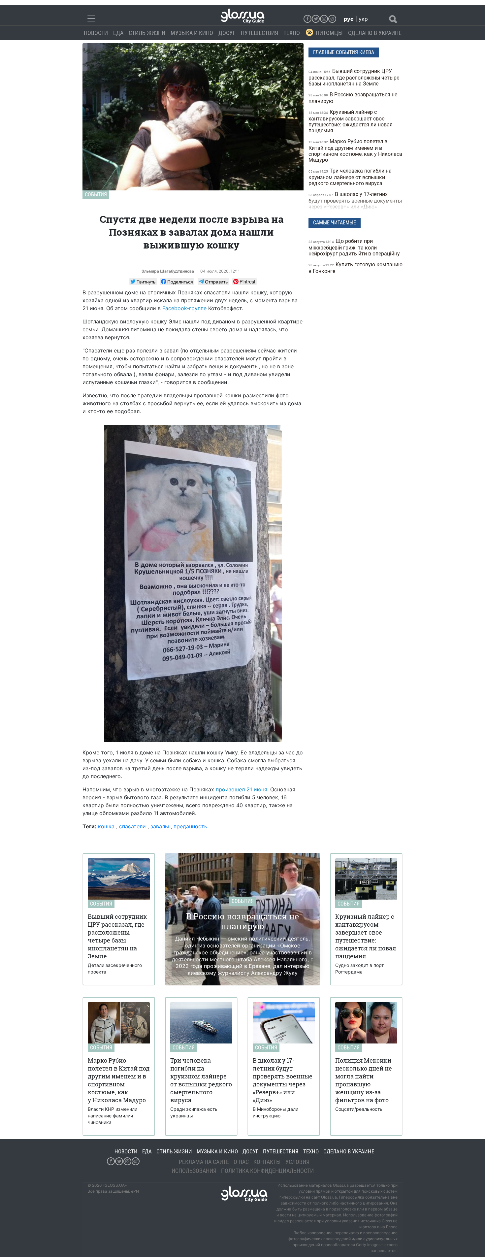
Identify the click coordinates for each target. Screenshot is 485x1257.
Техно (291, 32)
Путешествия (259, 32)
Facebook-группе (184, 308)
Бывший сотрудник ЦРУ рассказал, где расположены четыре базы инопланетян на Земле (353, 77)
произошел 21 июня (241, 789)
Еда (118, 32)
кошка (106, 826)
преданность (190, 826)
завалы (159, 826)
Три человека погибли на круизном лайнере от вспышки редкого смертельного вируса (350, 177)
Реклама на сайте (204, 1161)
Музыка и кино (192, 32)
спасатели (132, 826)
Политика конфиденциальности (267, 1170)
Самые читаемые (334, 222)
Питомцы (329, 32)
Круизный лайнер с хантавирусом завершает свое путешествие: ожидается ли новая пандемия (350, 121)
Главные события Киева (343, 52)
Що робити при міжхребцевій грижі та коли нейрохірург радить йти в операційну (354, 247)
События (96, 194)
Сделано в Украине (375, 32)
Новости (96, 32)
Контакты (267, 1161)
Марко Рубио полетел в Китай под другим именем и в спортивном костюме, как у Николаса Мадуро (355, 150)
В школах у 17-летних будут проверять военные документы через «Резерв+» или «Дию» (355, 200)
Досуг (227, 32)
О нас (241, 1161)
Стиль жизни (147, 32)
